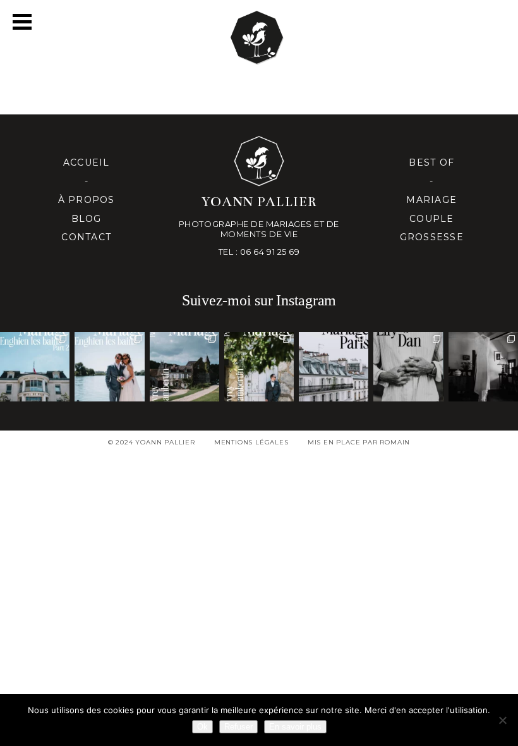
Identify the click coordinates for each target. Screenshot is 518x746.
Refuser (238, 726)
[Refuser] (502, 720)
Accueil (86, 162)
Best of (431, 162)
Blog (86, 218)
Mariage (431, 199)
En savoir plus (295, 726)
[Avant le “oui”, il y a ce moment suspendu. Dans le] (483, 366)
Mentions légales (251, 442)
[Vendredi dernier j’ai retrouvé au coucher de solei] (408, 366)
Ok (202, 726)
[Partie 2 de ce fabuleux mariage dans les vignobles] (184, 366)
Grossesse (432, 237)
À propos (86, 199)
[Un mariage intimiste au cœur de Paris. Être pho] (333, 366)
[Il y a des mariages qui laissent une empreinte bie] (259, 366)
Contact (86, 237)
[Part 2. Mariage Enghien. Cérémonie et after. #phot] (34, 366)
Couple (431, 218)
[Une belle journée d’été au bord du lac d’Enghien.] (109, 366)
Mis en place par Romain (359, 442)
